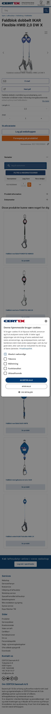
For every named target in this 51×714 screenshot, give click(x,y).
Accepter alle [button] (26, 380)
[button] (25, 392)
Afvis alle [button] (26, 386)
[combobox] (46, 321)
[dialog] (25, 357)
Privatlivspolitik (25, 348)
